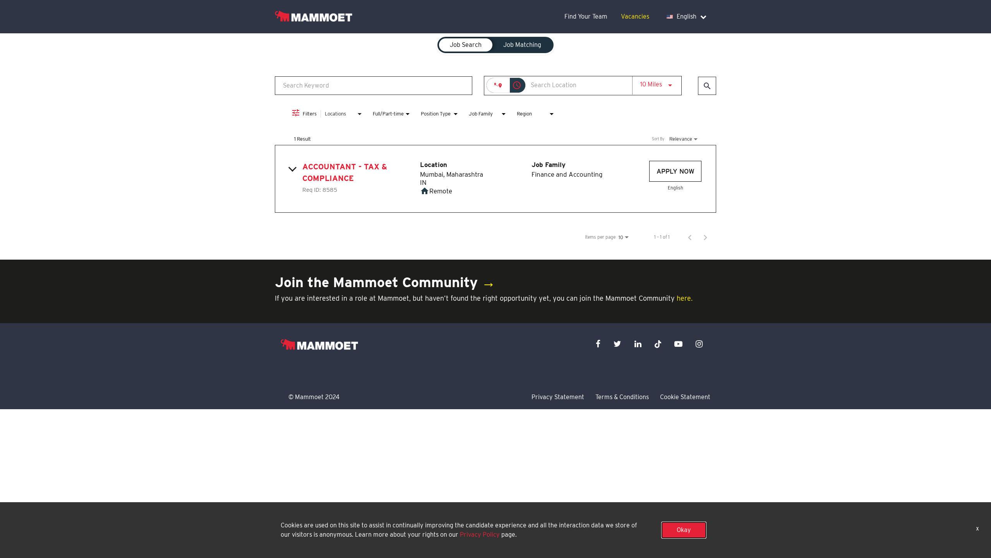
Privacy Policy (480, 534)
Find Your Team (585, 16)
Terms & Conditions (622, 397)
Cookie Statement (685, 397)
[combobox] (373, 85)
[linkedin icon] (638, 344)
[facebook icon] (598, 344)
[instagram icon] (699, 344)
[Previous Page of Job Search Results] (690, 237)
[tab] (465, 45)
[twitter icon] (617, 344)
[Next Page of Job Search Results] (705, 237)
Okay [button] (684, 530)
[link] (495, 178)
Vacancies (635, 16)
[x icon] (658, 344)
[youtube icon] (678, 344)
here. (685, 298)
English (686, 16)
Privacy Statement (558, 397)
